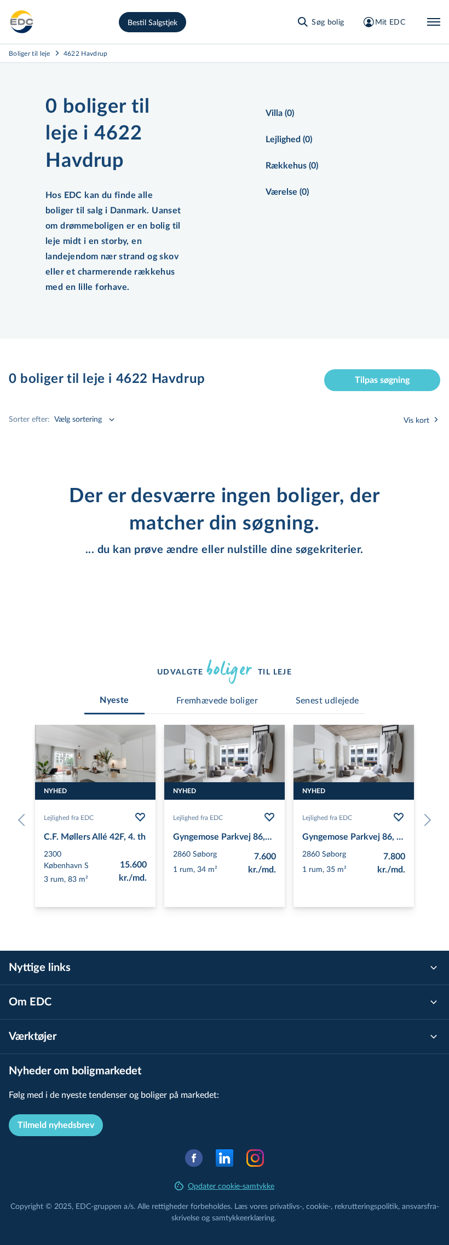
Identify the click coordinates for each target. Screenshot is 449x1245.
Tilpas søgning (382, 380)
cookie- (318, 1206)
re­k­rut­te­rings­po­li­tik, (368, 1206)
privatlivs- (286, 1206)
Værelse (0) (287, 192)
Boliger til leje (29, 53)
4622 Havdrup (86, 53)
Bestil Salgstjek (152, 22)
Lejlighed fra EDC (69, 817)
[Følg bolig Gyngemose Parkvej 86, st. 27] (269, 817)
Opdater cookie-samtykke (231, 1185)
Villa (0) (280, 113)
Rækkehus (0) (292, 165)
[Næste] (424, 820)
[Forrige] (24, 820)
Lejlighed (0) (289, 139)
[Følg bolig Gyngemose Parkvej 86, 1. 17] (398, 817)
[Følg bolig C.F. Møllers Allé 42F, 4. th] (140, 817)
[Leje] (22, 22)
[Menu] (434, 22)
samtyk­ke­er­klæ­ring (243, 1217)
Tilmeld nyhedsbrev (56, 1125)
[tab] (114, 700)
